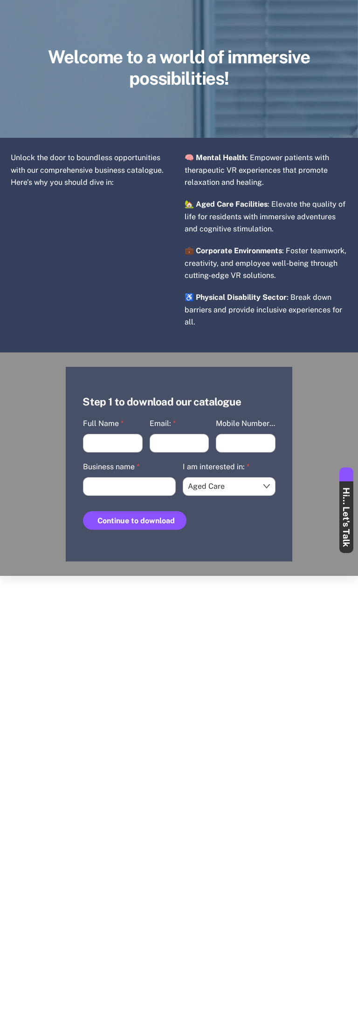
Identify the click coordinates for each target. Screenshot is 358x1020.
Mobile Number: (245, 423)
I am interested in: (216, 466)
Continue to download (136, 520)
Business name (111, 466)
